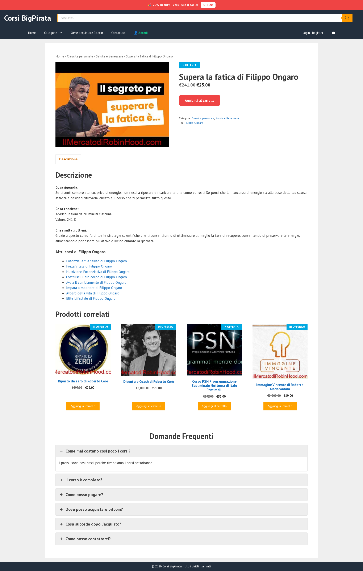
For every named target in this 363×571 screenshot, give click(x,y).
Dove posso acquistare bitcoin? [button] (94, 509)
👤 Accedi (141, 33)
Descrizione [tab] (68, 159)
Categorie (50, 33)
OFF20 (208, 5)
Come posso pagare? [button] (84, 494)
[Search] (347, 18)
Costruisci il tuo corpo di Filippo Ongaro (96, 277)
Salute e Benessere (109, 56)
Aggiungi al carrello (199, 100)
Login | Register (313, 33)
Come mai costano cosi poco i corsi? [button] (98, 451)
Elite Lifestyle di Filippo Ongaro (91, 298)
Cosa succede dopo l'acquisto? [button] (93, 524)
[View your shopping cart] (333, 33)
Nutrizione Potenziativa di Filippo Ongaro (98, 271)
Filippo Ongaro (194, 123)
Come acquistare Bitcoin (87, 33)
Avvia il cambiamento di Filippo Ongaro (96, 282)
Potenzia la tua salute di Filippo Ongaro (96, 261)
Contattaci (118, 33)
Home (32, 33)
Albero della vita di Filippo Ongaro (92, 293)
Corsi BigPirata (27, 18)
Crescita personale (80, 56)
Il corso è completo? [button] (84, 480)
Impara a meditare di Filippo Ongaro (94, 287)
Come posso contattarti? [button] (88, 539)
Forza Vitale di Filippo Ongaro (89, 266)
